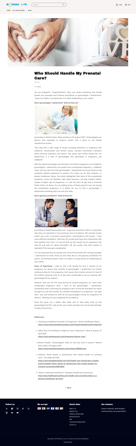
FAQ (70, 419)
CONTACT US (73, 411)
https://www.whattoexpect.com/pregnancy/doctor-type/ (62, 337)
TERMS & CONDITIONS (76, 414)
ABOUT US (72, 408)
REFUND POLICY (74, 417)
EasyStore (85, 438)
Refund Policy (68, 442)
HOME (8, 10)
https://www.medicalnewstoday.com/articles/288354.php (62, 349)
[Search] (63, 4)
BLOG (30, 10)
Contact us (72, 425)
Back (69, 388)
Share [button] (39, 87)
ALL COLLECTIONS (18, 10)
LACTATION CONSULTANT (77, 422)
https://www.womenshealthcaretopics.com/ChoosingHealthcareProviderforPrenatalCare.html (77, 325)
